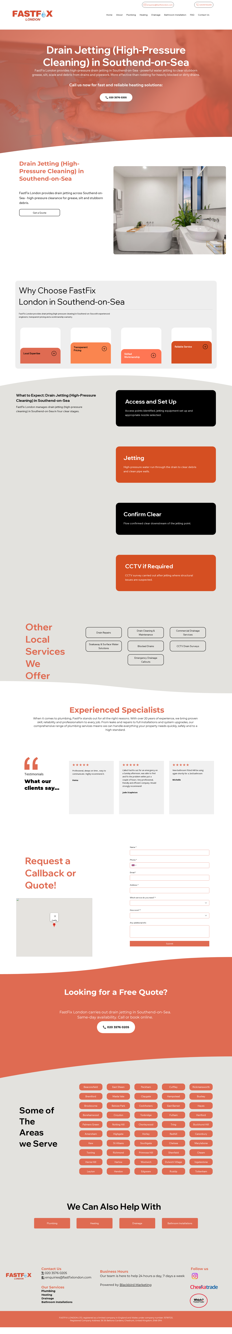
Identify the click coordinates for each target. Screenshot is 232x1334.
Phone (133, 860)
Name (133, 847)
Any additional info (138, 923)
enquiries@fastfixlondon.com (68, 1277)
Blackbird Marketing (136, 1285)
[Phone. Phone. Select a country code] (134, 865)
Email (133, 872)
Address (134, 885)
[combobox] (169, 903)
